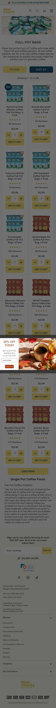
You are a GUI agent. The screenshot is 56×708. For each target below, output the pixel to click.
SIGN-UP (9, 366)
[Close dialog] (54, 339)
